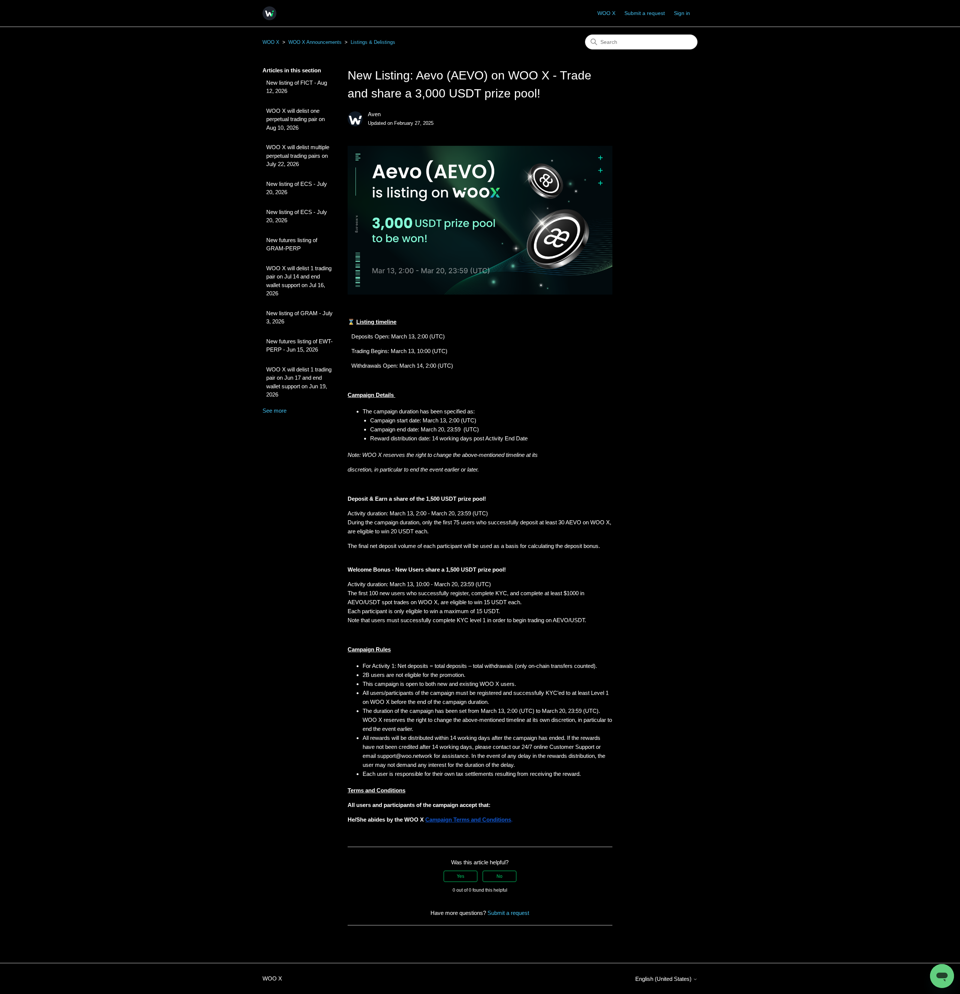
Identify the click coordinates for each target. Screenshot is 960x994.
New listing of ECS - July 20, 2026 (296, 188)
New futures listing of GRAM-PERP (291, 244)
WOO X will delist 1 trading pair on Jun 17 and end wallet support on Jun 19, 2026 (299, 382)
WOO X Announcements (315, 42)
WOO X (606, 13)
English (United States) (664, 979)
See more (274, 410)
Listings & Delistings (373, 42)
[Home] (269, 13)
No (499, 876)
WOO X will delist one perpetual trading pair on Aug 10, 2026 (295, 119)
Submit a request (644, 13)
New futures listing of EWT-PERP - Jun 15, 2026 (299, 345)
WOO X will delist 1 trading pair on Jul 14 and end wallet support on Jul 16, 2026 (299, 281)
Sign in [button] (682, 13)
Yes (460, 876)
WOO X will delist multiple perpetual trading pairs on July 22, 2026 (297, 155)
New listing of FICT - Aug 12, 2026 (296, 86)
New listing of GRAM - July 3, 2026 (299, 317)
